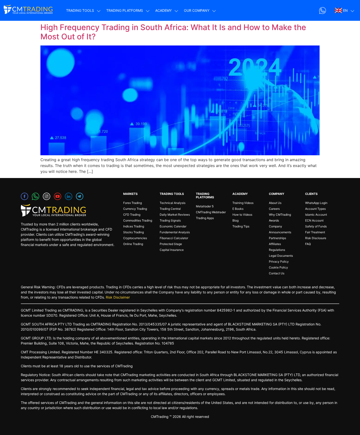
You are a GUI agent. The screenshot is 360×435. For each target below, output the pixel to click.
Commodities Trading (137, 220)
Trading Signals (170, 220)
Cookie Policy (278, 267)
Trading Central (170, 209)
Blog (235, 220)
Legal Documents (281, 255)
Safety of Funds (316, 226)
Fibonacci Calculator (174, 238)
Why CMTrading (280, 214)
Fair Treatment (315, 232)
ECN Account (314, 220)
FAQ (308, 244)
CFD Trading (131, 214)
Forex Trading (132, 203)
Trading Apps (205, 218)
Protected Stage (171, 244)
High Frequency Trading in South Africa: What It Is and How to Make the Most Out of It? (173, 31)
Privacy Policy (279, 261)
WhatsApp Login (316, 203)
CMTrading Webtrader (211, 212)
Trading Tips (240, 226)
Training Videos (242, 203)
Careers (274, 209)
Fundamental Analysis (175, 232)
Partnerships (277, 238)
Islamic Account (316, 214)
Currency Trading (135, 209)
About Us (275, 203)
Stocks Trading (133, 232)
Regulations (277, 250)
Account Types (315, 209)
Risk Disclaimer (118, 297)
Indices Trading (133, 226)
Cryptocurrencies (135, 238)
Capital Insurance (172, 250)
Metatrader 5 (205, 206)
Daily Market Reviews (175, 214)
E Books (237, 209)
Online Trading (133, 244)
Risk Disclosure (315, 238)
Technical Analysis (172, 203)
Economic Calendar (173, 226)
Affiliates (275, 244)
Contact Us (276, 273)
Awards (274, 220)
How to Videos (242, 214)
